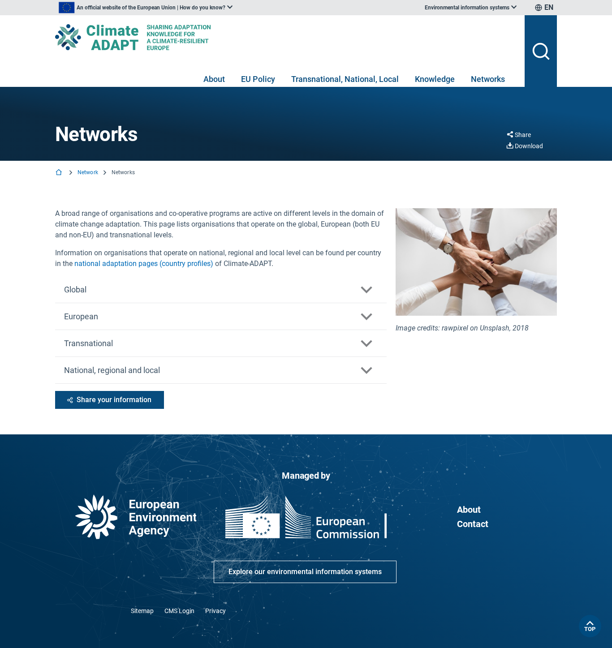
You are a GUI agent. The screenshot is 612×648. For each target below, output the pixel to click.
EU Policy (258, 79)
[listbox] (145, 7)
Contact (472, 524)
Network (88, 172)
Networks (488, 79)
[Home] (59, 173)
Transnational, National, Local (345, 79)
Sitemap (142, 610)
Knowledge (435, 79)
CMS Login (179, 610)
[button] (221, 289)
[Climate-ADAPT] (286, 37)
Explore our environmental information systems (305, 571)
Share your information (114, 399)
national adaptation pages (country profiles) (143, 263)
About (214, 79)
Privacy (215, 610)
